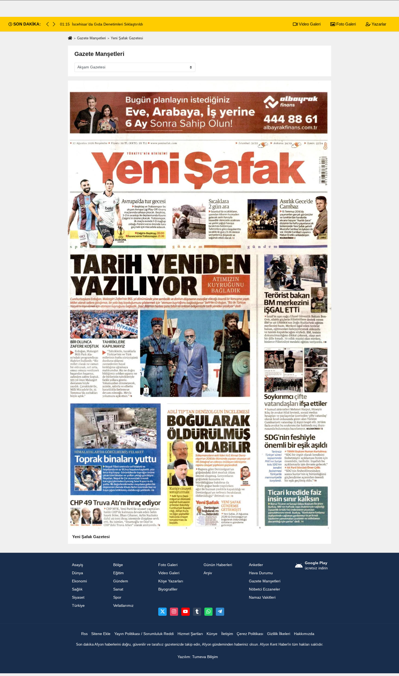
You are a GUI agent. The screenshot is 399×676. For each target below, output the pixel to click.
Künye (212, 634)
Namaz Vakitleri (262, 597)
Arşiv (208, 573)
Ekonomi (79, 581)
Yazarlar (378, 24)
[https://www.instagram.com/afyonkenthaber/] (174, 612)
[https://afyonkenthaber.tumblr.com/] (197, 612)
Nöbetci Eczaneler (264, 589)
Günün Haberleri (218, 565)
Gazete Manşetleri (91, 38)
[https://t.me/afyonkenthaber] (220, 612)
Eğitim (118, 573)
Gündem (120, 581)
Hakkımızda (304, 634)
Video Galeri (309, 24)
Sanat (118, 589)
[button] (54, 24)
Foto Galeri (345, 24)
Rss (84, 634)
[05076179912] (208, 612)
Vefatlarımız (123, 606)
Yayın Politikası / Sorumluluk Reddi (144, 634)
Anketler (256, 565)
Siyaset (78, 597)
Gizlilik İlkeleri (278, 634)
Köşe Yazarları (170, 581)
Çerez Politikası (250, 634)
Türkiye (78, 606)
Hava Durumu (261, 573)
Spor (117, 597)
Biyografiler (168, 589)
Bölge (118, 565)
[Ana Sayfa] (70, 38)
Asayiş (77, 565)
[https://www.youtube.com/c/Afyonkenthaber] (185, 612)
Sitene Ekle (100, 634)
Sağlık (77, 589)
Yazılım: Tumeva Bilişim (198, 657)
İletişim (227, 634)
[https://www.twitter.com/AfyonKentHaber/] (162, 612)
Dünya (77, 573)
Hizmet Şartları (190, 634)
